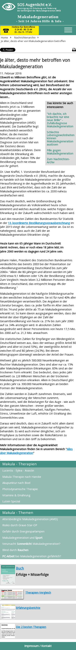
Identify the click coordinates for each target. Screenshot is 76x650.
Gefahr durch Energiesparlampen (23, 531)
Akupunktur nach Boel (16, 483)
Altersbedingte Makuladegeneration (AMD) (30, 519)
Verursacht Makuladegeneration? (31, 544)
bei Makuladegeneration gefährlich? (31, 556)
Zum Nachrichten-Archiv (58, 160)
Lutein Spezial (11, 501)
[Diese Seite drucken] (74, 50)
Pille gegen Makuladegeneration (60, 151)
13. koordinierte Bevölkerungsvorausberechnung (39, 223)
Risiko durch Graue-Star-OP (19, 525)
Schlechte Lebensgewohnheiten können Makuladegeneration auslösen (60, 138)
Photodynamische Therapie (20, 489)
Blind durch (15, 550)
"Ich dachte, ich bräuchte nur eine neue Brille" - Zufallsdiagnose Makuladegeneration (60, 120)
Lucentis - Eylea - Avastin (18, 470)
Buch (20, 568)
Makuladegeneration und (22, 537)
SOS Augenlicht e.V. (34, 4)
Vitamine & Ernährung (16, 495)
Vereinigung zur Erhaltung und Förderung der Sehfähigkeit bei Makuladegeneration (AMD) (39, 9)
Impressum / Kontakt (38, 646)
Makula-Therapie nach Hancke (21, 477)
